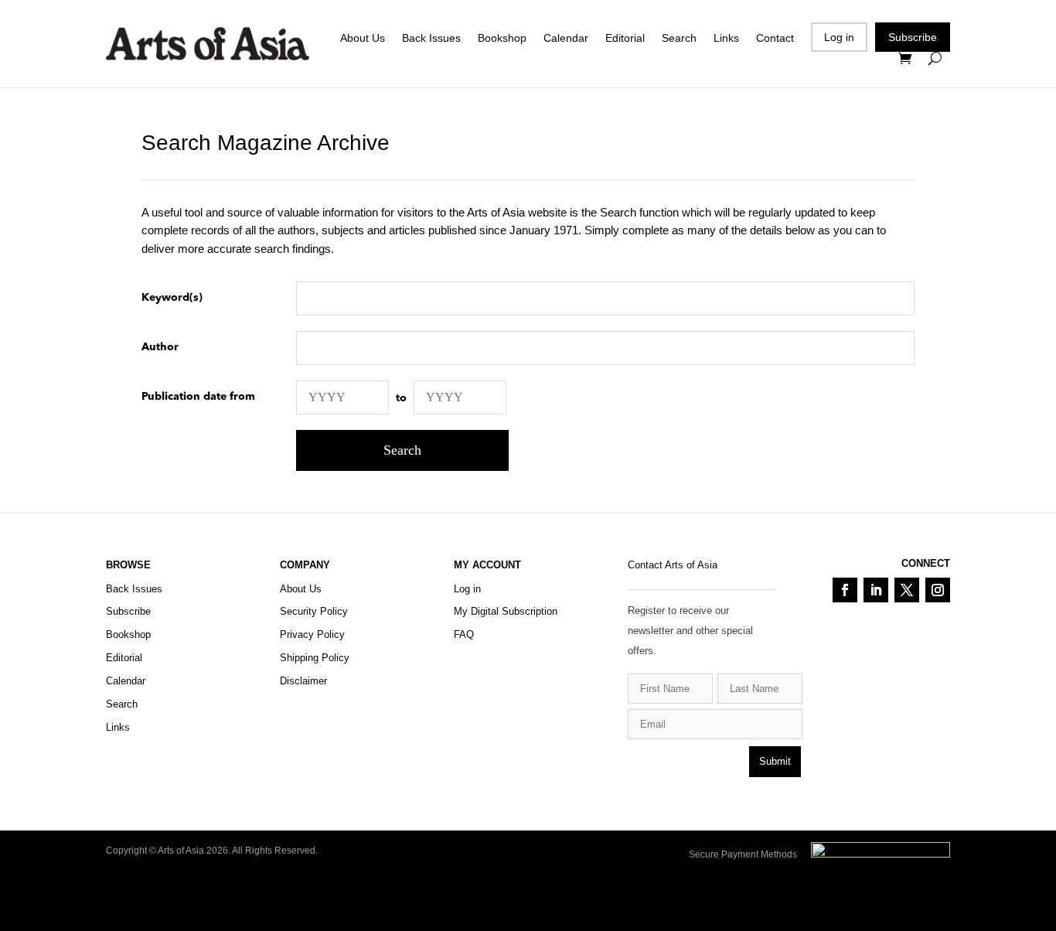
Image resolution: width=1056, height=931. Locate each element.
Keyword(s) (172, 297)
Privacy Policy (312, 634)
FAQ (464, 634)
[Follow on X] (906, 590)
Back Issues (431, 38)
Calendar (565, 38)
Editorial (625, 38)
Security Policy (314, 611)
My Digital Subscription (505, 611)
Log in (839, 37)
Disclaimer (303, 681)
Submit (775, 761)
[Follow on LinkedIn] (876, 590)
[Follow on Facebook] (845, 590)
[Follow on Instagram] (937, 590)
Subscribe (912, 37)
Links (726, 38)
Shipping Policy (314, 657)
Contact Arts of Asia (672, 565)
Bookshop (502, 38)
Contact (775, 38)
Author (160, 347)
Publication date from (198, 396)
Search (679, 38)
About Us (362, 38)
